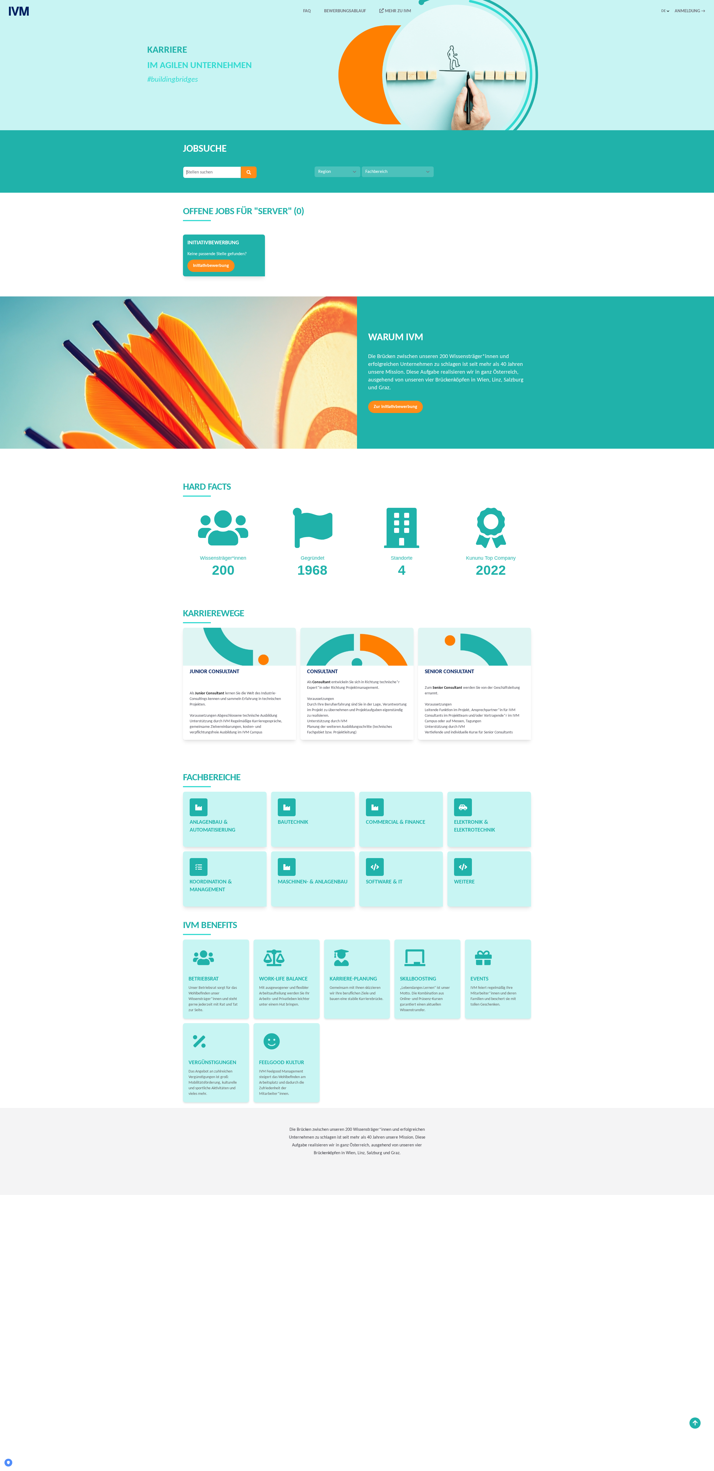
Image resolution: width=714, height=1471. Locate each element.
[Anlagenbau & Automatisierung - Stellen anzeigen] (199, 807)
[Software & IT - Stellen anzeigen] (375, 867)
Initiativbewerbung (211, 266)
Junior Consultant (214, 672)
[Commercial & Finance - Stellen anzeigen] (375, 807)
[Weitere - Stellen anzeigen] (463, 867)
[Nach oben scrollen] (695, 1423)
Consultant (322, 672)
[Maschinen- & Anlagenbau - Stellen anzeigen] (287, 867)
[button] (665, 11)
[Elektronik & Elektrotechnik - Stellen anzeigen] (463, 807)
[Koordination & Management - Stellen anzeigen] (199, 867)
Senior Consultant (449, 672)
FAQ (307, 11)
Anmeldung (690, 11)
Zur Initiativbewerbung (395, 407)
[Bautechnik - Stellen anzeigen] (287, 807)
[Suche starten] (249, 172)
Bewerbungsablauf (345, 11)
